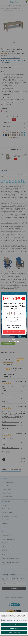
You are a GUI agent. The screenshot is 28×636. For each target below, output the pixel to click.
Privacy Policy (4, 620)
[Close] (25, 293)
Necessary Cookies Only (14, 624)
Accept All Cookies (14, 628)
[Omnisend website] (14, 341)
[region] (14, 623)
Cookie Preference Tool (14, 632)
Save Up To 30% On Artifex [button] (14, 331)
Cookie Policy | (13, 620)
